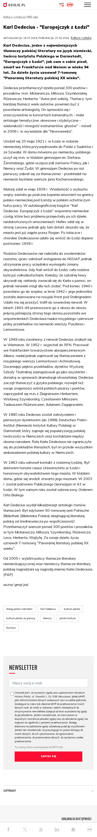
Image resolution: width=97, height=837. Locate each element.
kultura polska (72, 609)
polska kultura (68, 618)
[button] (92, 791)
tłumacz (11, 627)
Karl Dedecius (48, 609)
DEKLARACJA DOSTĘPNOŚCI (76, 818)
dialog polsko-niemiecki (19, 609)
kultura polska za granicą (20, 618)
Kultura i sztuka (81, 38)
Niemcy (47, 618)
